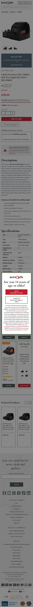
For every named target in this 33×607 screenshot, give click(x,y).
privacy (23, 324)
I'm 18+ (16, 292)
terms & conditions (17, 326)
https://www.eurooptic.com (12, 307)
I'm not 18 (16, 300)
